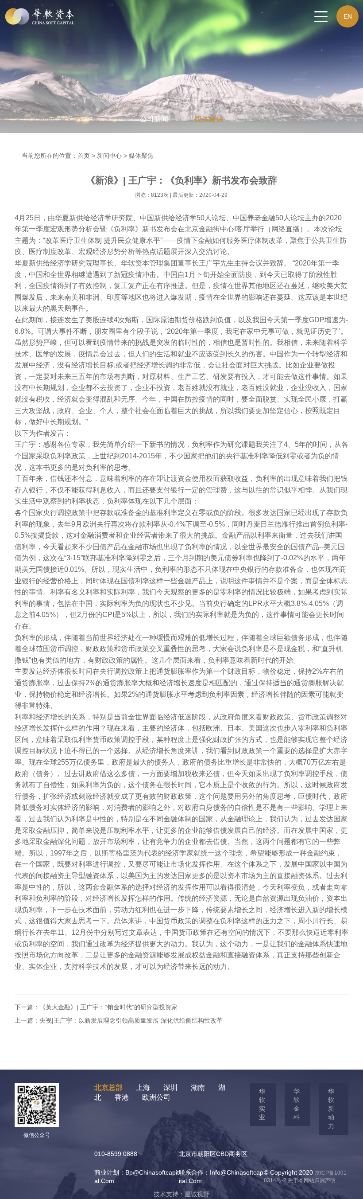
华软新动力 (331, 1108)
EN (348, 16)
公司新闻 (154, 119)
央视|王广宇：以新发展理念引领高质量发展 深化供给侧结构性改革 (131, 1020)
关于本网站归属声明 (312, 1180)
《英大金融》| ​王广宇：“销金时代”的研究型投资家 (108, 1007)
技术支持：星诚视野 (181, 1194)
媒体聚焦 (209, 119)
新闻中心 (109, 155)
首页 (83, 155)
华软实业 (262, 1104)
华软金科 (296, 1104)
